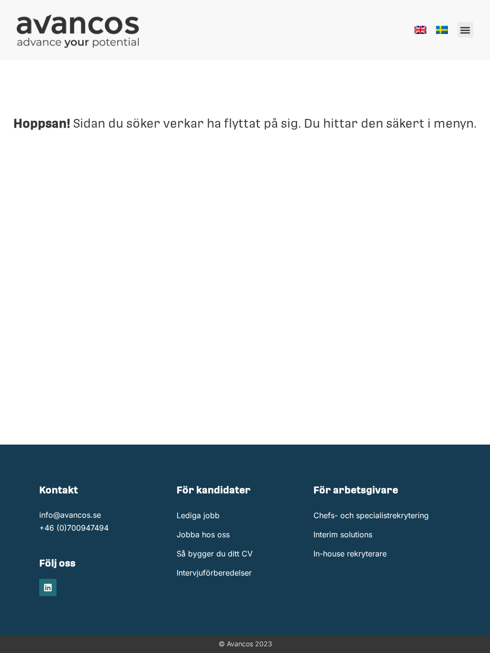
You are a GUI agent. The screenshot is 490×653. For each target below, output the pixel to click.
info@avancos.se (70, 515)
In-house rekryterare (350, 553)
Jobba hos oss (203, 534)
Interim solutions (342, 534)
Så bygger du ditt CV (215, 553)
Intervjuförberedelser (214, 572)
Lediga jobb (198, 515)
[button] (465, 30)
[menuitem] (420, 30)
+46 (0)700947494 (74, 528)
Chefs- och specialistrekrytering (371, 515)
